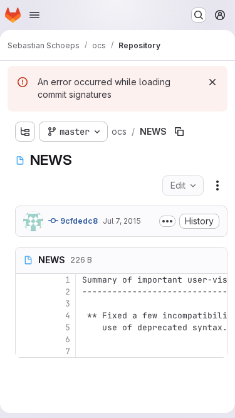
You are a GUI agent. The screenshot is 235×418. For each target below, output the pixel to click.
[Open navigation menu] (34, 15)
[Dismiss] (212, 82)
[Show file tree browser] (25, 132)
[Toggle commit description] (167, 221)
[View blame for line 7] (26, 351)
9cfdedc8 (78, 221)
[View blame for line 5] (26, 327)
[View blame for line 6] (26, 339)
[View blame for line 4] (26, 315)
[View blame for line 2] (26, 292)
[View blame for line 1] (26, 280)
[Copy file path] (179, 132)
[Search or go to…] (198, 15)
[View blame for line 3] (26, 304)
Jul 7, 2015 (122, 221)
